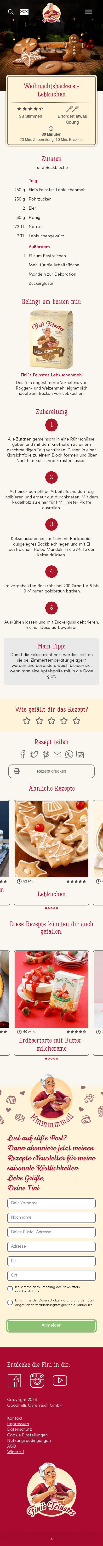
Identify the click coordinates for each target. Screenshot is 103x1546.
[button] (51, 1539)
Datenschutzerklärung (56, 1300)
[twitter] (34, 754)
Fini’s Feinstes (51, 13)
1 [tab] (46, 908)
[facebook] (22, 754)
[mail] (57, 754)
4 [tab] (54, 908)
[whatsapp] (69, 754)
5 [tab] (57, 908)
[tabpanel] (51, 852)
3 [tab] (51, 908)
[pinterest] (45, 754)
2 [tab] (49, 908)
